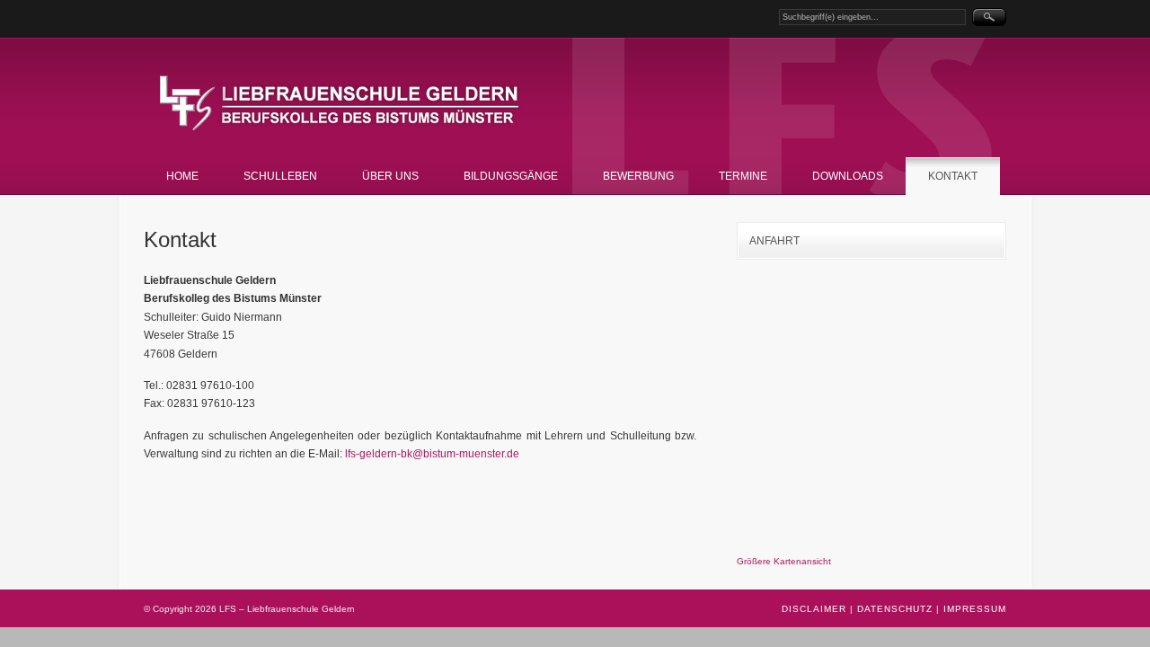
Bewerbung (638, 176)
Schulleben (280, 176)
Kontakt (953, 176)
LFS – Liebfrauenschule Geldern (346, 104)
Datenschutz (895, 609)
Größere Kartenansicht (784, 561)
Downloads (847, 176)
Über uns (390, 176)
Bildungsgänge (511, 176)
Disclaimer (814, 609)
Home (182, 176)
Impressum (974, 609)
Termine (743, 176)
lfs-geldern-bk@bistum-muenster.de (432, 454)
